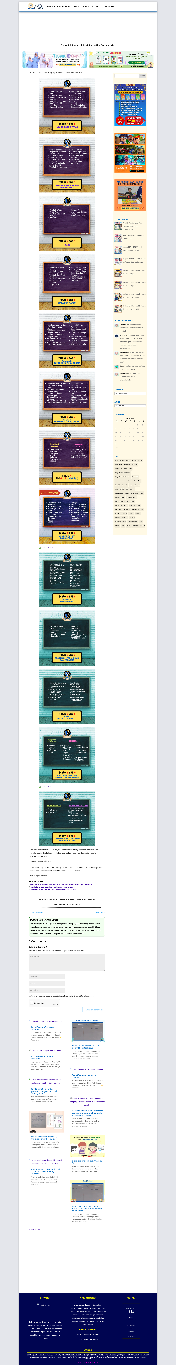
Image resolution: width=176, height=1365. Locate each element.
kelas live (137, 485)
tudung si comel (120, 521)
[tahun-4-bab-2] (67, 192)
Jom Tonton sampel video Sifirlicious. (42, 1057)
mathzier (132, 505)
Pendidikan (63, 6)
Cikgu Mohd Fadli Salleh (122, 477)
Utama (51, 6)
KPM (142, 493)
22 (138, 436)
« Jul (116, 448)
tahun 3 (137, 513)
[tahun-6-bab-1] (67, 606)
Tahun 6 (132, 517)
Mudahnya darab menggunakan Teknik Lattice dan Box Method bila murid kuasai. (87, 1208)
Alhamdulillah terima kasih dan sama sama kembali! (131, 327)
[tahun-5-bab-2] (46, 547)
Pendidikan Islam (137, 509)
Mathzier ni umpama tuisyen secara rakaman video (53, 890)
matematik (130, 501)
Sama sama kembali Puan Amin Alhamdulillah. (130, 376)
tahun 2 (131, 513)
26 (125, 440)
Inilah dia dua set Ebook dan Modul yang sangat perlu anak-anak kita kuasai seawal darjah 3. (87, 1113)
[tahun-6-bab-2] (67, 665)
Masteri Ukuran (119, 497)
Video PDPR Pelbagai (138, 526)
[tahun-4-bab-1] (67, 133)
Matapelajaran (131, 497)
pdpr (138, 505)
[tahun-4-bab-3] (67, 250)
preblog (117, 513)
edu (131, 485)
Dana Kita (88, 6)
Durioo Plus (137, 481)
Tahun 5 (124, 517)
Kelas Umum (130, 489)
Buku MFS (110, 6)
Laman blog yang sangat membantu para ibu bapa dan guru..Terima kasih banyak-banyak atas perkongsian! (132, 341)
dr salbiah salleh (120, 481)
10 (116, 432)
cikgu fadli (118, 469)
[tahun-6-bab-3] (67, 724)
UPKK (123, 526)
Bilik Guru (135, 464)
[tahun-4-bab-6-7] (67, 485)
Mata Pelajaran (120, 501)
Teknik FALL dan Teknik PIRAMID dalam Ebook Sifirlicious (85, 1046)
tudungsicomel (132, 521)
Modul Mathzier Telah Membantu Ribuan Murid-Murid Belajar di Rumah (61, 884)
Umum (76, 6)
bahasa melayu (137, 460)
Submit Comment (94, 1009)
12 (124, 432)
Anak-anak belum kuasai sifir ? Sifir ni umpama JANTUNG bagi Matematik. (46, 1171)
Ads (116, 460)
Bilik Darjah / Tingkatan (122, 464)
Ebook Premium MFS (121, 485)
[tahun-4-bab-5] (67, 367)
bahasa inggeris (125, 460)
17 (116, 436)
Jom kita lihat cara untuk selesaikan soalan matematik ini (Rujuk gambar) (45, 1091)
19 (125, 436)
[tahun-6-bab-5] (46, 786)
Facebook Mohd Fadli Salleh (88, 1334)
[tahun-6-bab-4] (67, 782)
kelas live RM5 (119, 489)
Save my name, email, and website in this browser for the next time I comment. (63, 996)
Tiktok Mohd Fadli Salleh (88, 1339)
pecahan (118, 509)
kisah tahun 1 (135, 493)
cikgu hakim (128, 469)
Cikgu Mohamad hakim (122, 473)
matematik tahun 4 (121, 505)
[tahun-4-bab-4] (67, 309)
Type (140, 521)
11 (120, 432)
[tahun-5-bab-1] (67, 543)
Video (99, 6)
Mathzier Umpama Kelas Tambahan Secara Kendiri (53, 887)
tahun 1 (124, 513)
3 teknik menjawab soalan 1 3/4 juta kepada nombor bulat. (45, 1137)
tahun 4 (117, 517)
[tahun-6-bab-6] (67, 845)
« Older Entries (34, 1229)
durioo (130, 481)
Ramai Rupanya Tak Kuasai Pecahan (43, 1028)
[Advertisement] (88, 27)
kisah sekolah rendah (122, 493)
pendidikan (126, 509)
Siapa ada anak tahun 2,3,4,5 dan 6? (87, 1162)
